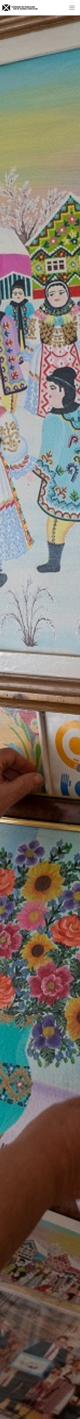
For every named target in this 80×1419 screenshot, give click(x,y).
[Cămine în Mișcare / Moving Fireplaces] (20, 7)
